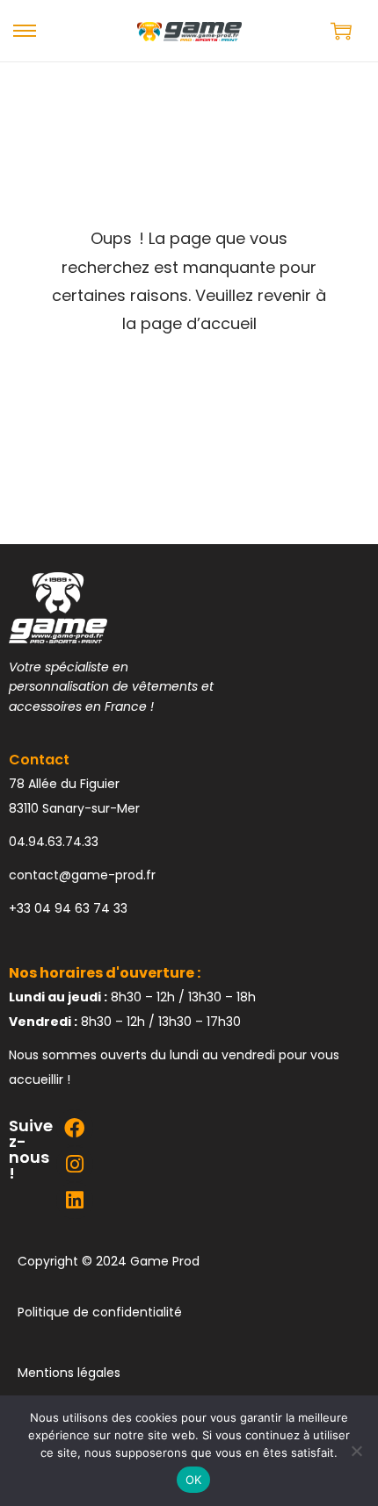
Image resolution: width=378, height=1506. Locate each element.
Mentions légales (69, 1372)
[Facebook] (74, 1127)
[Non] (356, 1450)
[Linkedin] (74, 1200)
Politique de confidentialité (100, 1312)
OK (193, 1480)
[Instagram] (74, 1164)
